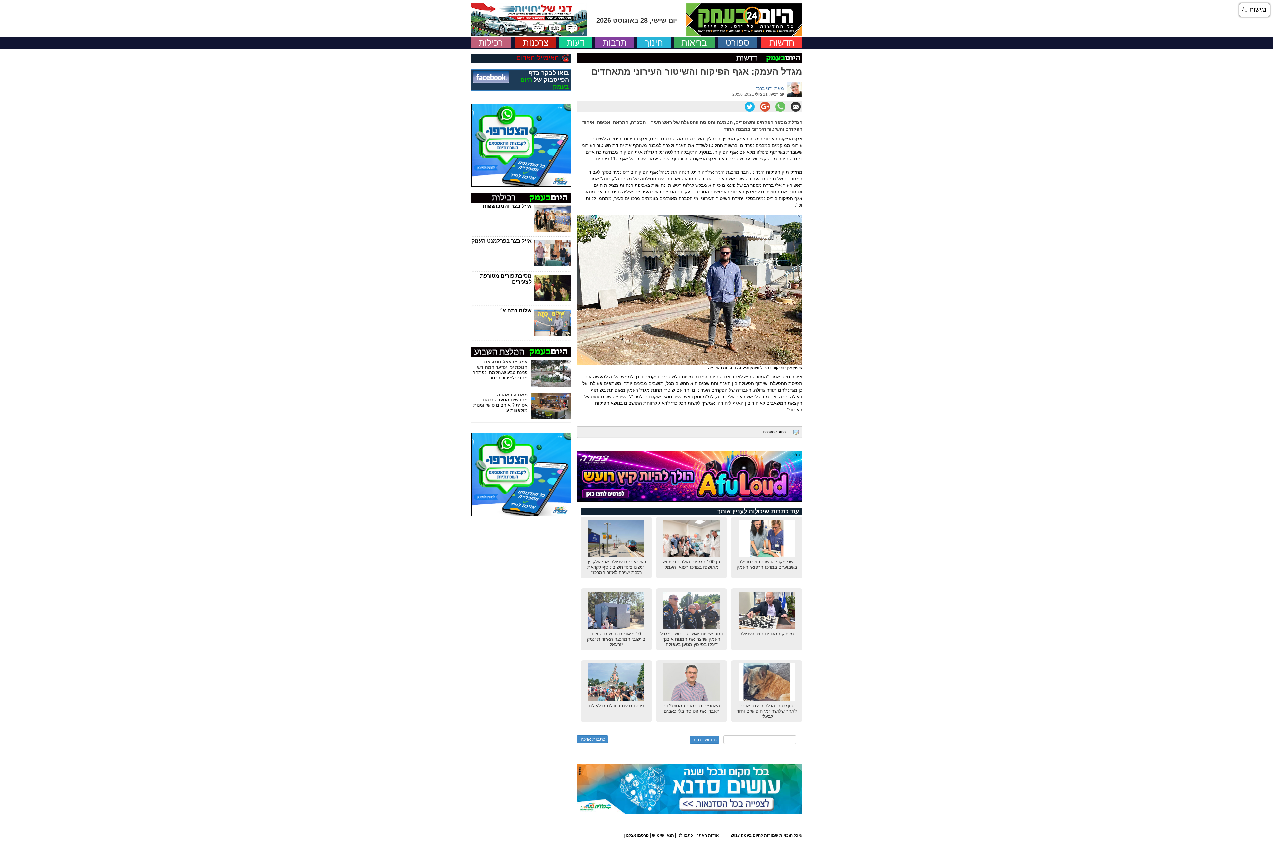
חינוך (654, 43)
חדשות (781, 43)
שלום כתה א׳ (516, 310)
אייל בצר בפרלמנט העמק (501, 241)
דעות (575, 43)
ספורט (737, 43)
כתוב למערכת (774, 432)
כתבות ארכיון (592, 739)
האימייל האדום (537, 57)
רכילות (491, 43)
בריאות (694, 43)
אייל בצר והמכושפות (507, 206)
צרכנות (535, 43)
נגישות (1257, 9)
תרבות (615, 43)
